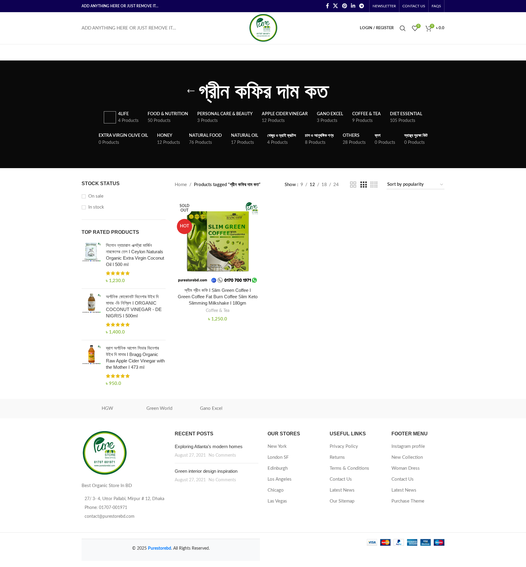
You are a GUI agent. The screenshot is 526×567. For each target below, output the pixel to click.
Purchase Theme (407, 501)
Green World (159, 408)
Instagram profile (408, 446)
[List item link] (124, 507)
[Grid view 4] (373, 185)
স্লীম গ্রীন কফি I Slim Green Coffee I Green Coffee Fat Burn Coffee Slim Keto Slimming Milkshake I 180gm (218, 297)
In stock (96, 207)
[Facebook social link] (327, 6)
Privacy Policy (344, 446)
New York (277, 446)
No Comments (222, 455)
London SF (278, 457)
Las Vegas (277, 501)
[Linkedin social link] (353, 6)
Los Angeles (280, 479)
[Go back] (190, 91)
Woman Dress (405, 468)
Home (181, 184)
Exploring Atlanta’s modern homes (209, 446)
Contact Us (341, 479)
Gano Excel (211, 408)
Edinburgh (278, 468)
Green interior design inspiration (206, 471)
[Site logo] (263, 28)
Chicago (276, 490)
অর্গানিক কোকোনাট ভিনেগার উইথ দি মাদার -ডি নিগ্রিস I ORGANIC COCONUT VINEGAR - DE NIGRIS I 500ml (134, 306)
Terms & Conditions (349, 468)
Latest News (342, 490)
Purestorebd (159, 548)
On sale (95, 196)
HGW (107, 408)
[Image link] (104, 453)
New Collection (407, 457)
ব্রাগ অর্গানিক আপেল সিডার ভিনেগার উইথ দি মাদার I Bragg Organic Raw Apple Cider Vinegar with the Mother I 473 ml (135, 357)
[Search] (403, 28)
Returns (337, 457)
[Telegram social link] (361, 6)
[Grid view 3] (363, 185)
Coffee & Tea (218, 311)
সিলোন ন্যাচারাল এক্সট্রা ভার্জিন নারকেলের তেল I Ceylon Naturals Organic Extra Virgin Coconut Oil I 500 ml (135, 255)
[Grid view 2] (353, 185)
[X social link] (335, 6)
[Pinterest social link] (344, 6)
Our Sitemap (342, 501)
